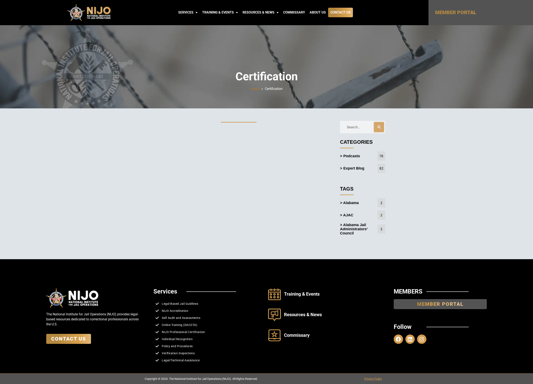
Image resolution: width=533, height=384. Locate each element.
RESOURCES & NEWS (258, 12)
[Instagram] (421, 339)
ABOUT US (318, 12)
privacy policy (373, 378)
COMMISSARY (294, 12)
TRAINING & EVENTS (218, 12)
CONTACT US (340, 12)
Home (255, 89)
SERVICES (185, 12)
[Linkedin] (410, 339)
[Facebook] (398, 339)
